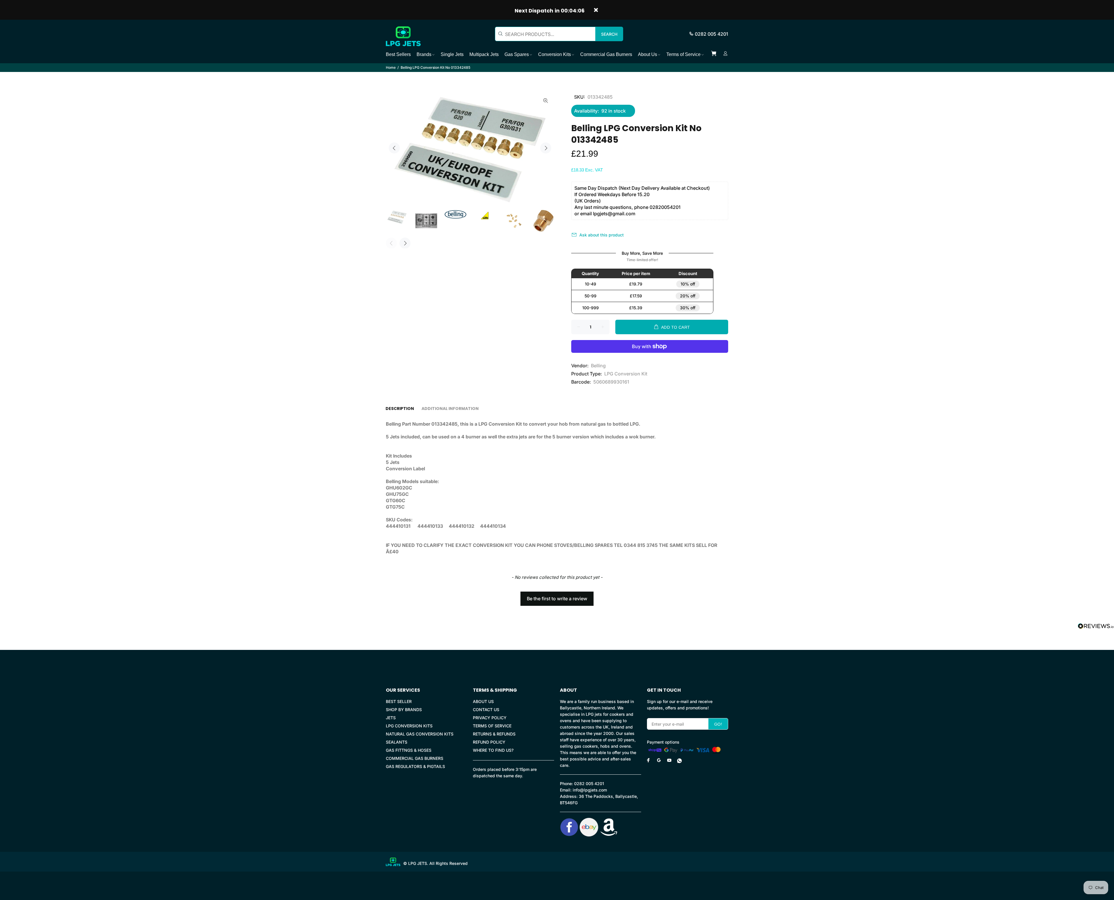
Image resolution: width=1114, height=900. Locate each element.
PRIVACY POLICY (490, 717)
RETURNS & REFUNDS (494, 733)
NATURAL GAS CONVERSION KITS (419, 733)
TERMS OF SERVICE (492, 725)
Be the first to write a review (557, 598)
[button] (557, 596)
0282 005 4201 (711, 34)
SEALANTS (396, 742)
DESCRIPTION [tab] (400, 408)
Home (391, 67)
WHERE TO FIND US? (493, 750)
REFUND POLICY (489, 742)
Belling (598, 365)
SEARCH (609, 34)
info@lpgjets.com (590, 789)
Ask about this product (601, 234)
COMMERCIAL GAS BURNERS (414, 758)
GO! (718, 724)
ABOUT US (483, 701)
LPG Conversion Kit (625, 374)
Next (545, 147)
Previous (394, 147)
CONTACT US (486, 709)
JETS (391, 717)
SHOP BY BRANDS (404, 709)
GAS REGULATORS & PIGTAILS (415, 766)
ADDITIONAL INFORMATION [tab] (450, 408)
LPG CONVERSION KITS (409, 725)
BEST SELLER (399, 701)
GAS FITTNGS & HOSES (408, 750)
